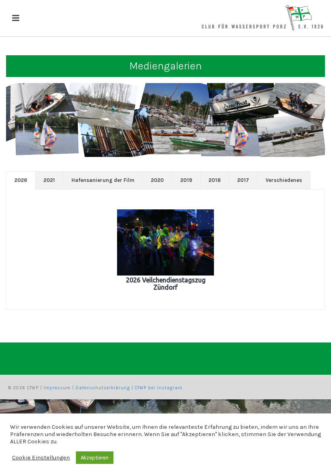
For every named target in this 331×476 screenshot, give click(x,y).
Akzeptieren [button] (95, 458)
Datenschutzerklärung (102, 387)
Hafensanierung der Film (102, 180)
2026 (21, 180)
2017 (243, 180)
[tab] (21, 180)
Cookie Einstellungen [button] (41, 457)
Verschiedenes (284, 180)
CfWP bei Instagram (158, 387)
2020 (157, 180)
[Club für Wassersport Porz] (262, 18)
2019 (186, 180)
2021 (49, 180)
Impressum (57, 387)
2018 (215, 180)
